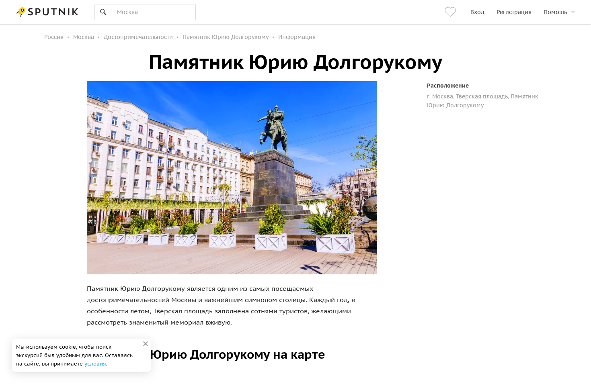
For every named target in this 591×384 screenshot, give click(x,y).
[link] (451, 12)
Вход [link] (477, 12)
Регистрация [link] (514, 12)
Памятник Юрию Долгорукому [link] (226, 37)
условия (95, 363)
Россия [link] (54, 37)
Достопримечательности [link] (138, 37)
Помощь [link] (555, 12)
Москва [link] (83, 37)
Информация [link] (297, 37)
